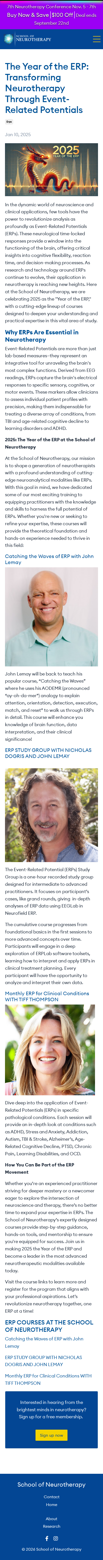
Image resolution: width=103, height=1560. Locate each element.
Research (51, 1526)
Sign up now (51, 1435)
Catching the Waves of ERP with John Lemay (49, 559)
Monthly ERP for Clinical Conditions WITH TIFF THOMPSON (47, 996)
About (51, 1518)
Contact (52, 1496)
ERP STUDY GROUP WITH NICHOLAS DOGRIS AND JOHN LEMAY (48, 753)
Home (51, 1504)
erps (9, 121)
